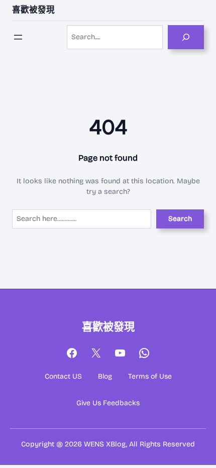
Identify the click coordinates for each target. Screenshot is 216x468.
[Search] (186, 37)
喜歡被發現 (33, 10)
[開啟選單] (18, 37)
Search (180, 218)
